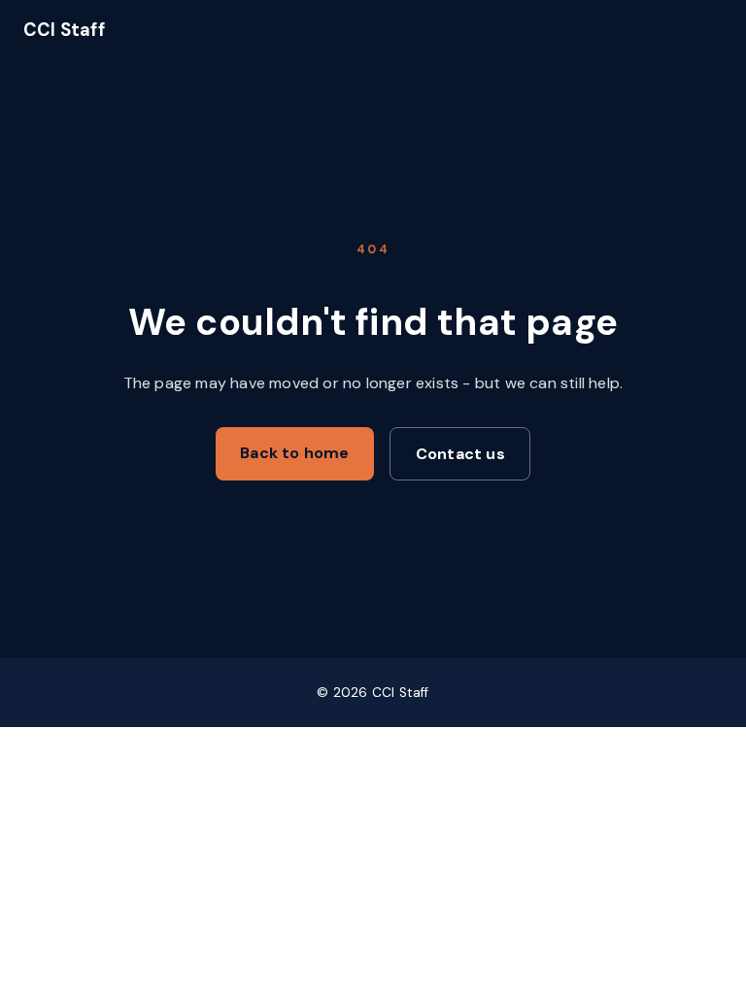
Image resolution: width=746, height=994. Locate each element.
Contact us (460, 454)
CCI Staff (64, 30)
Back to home (294, 453)
